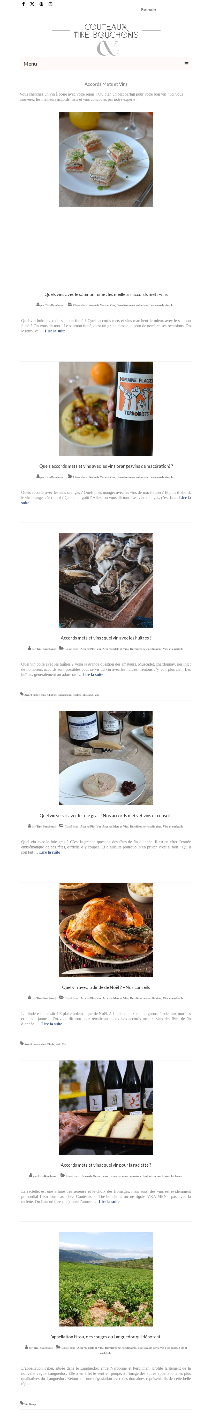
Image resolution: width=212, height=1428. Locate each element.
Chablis (51, 694)
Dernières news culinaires (132, 305)
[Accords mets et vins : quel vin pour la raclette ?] (106, 1107)
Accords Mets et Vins (102, 305)
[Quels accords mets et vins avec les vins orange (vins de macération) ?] (106, 408)
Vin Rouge (30, 1404)
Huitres (77, 694)
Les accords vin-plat (162, 305)
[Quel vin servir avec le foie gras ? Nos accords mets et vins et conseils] (106, 757)
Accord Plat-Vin (90, 648)
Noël (58, 1044)
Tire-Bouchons (54, 305)
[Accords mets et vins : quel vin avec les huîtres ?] (106, 580)
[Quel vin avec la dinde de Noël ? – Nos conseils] (106, 929)
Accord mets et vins (35, 694)
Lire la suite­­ (55, 331)
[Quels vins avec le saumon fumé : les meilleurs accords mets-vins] (106, 159)
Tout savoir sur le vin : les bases (161, 1175)
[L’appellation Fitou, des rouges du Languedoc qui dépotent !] (106, 1279)
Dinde (50, 1044)
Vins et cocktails (173, 648)
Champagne (64, 694)
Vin (97, 694)
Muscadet (87, 694)
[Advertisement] (106, 248)
